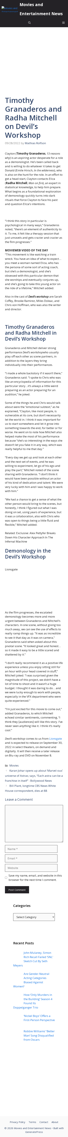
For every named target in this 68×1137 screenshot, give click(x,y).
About (54, 1122)
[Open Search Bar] (29, 22)
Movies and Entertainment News (41, 9)
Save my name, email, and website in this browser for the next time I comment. (35, 878)
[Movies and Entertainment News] (10, 9)
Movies (14, 765)
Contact (43, 1122)
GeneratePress (34, 1132)
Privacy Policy (17, 1122)
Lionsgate (55, 738)
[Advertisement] (34, 1082)
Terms (32, 1122)
